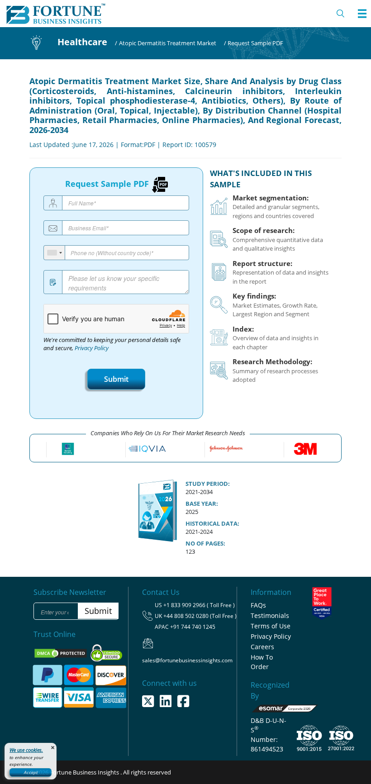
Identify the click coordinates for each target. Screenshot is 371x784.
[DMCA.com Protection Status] (61, 653)
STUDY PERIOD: (208, 484)
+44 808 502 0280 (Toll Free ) (200, 616)
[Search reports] (340, 13)
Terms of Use (270, 626)
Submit (116, 379)
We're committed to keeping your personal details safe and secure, (112, 344)
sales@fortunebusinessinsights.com (187, 660)
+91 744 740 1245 (192, 627)
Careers (262, 646)
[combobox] (54, 253)
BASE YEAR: (202, 503)
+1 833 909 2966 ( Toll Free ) (199, 605)
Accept (31, 772)
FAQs (258, 605)
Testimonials (270, 615)
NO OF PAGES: (205, 543)
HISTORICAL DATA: (212, 523)
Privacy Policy (92, 348)
